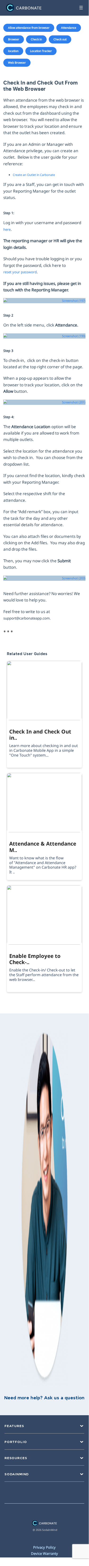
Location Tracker (41, 51)
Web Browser (17, 63)
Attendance (68, 28)
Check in (36, 39)
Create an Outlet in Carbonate (34, 175)
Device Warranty (44, 1553)
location (13, 51)
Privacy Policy (44, 1547)
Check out (60, 39)
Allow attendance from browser (28, 28)
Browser (13, 39)
